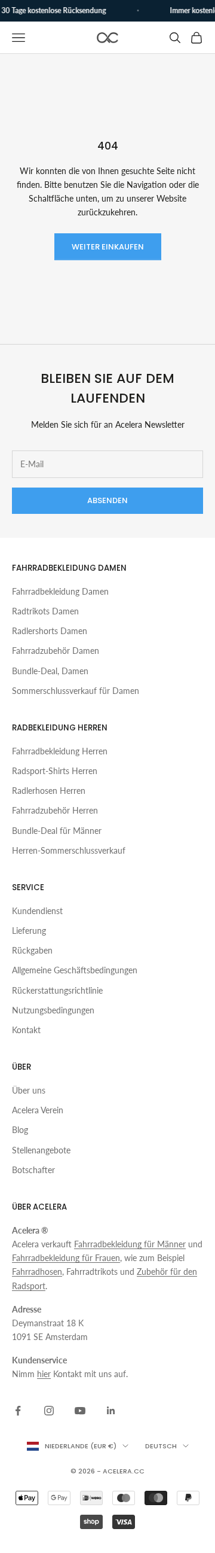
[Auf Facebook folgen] (18, 1411)
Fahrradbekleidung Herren (60, 751)
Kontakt (26, 1030)
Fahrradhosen (37, 1271)
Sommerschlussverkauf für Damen (75, 691)
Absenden (107, 500)
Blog (20, 1130)
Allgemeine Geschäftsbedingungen (74, 970)
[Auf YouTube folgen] (80, 1411)
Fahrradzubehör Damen (55, 650)
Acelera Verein (37, 1110)
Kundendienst (37, 911)
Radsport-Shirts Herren (54, 771)
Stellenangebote (41, 1150)
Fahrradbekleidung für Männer (130, 1244)
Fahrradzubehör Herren (55, 810)
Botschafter (33, 1170)
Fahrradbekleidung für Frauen (66, 1258)
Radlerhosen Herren (48, 790)
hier (44, 1374)
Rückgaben (32, 950)
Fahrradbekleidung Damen (60, 591)
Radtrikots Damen (45, 611)
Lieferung (29, 930)
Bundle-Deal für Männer (57, 831)
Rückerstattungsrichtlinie (57, 990)
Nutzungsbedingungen (53, 1010)
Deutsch (161, 1446)
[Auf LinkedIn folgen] (111, 1411)
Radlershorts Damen (49, 631)
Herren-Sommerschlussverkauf (68, 850)
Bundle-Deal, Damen (50, 671)
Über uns (28, 1090)
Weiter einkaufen (108, 246)
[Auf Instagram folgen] (49, 1411)
